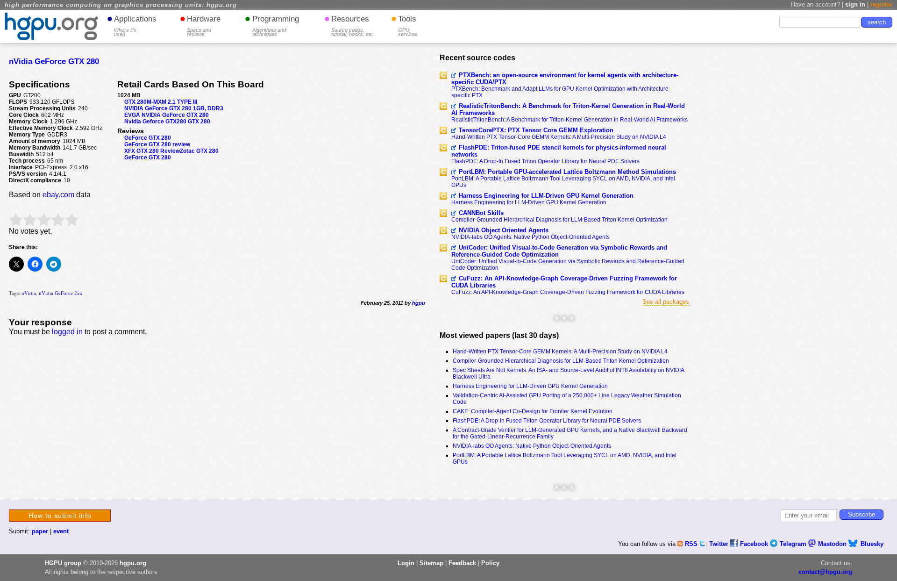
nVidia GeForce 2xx (61, 292)
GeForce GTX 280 (147, 138)
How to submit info (60, 515)
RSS (692, 543)
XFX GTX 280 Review (152, 151)
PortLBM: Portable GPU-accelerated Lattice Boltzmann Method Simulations (567, 171)
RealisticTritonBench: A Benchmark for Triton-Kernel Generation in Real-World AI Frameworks (568, 109)
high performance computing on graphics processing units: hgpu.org (121, 5)
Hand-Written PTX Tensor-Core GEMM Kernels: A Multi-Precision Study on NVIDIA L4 (558, 137)
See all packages (665, 301)
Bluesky (872, 543)
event (61, 531)
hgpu (418, 303)
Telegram (794, 543)
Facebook (755, 543)
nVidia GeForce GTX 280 (54, 61)
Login (406, 563)
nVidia (28, 292)
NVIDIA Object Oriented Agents (503, 230)
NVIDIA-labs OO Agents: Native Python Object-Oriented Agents (530, 237)
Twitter (719, 543)
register (881, 4)
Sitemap (431, 563)
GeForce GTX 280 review (157, 144)
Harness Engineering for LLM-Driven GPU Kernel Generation (546, 195)
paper (40, 531)
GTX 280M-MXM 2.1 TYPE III (160, 102)
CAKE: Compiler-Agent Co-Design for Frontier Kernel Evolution (532, 411)
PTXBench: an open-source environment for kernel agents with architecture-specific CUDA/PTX (564, 79)
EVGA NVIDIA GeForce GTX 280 (166, 115)
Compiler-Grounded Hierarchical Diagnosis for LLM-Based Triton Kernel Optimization (559, 219)
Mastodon (833, 543)
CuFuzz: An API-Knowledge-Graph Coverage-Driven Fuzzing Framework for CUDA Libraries (564, 282)
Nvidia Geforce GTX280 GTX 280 (167, 121)
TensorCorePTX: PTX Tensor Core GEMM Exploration (536, 130)
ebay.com (58, 195)
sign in (855, 4)
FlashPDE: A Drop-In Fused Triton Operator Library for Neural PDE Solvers (545, 161)
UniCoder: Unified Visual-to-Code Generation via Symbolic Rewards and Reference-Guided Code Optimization (559, 251)
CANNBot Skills (481, 212)
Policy (490, 563)
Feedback (462, 563)
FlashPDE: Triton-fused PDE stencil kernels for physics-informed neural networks (558, 151)
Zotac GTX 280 (199, 151)
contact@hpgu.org (825, 571)
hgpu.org (133, 563)
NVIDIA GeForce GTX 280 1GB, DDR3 (173, 108)
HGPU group (63, 563)
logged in (67, 332)
